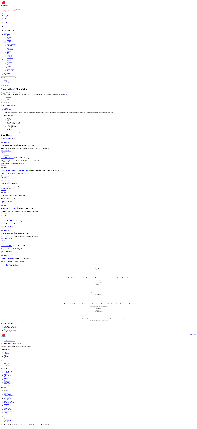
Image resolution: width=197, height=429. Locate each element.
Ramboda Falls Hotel (7, 233)
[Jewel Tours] (4, 5)
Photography (10, 49)
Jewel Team (6, 399)
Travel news (7, 73)
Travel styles (7, 42)
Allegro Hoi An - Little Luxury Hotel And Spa (15, 170)
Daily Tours (10, 58)
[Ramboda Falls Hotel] (6, 226)
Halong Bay (10, 70)
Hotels (5, 59)
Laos (8, 38)
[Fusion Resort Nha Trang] (7, 138)
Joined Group (10, 56)
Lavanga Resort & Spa (8, 221)
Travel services (7, 71)
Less (5, 387)
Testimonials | (7, 21)
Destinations (7, 34)
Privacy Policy (7, 394)
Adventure (9, 45)
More (67, 94)
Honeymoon (10, 53)
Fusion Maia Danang (7, 158)
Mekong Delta (10, 69)
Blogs (5, 405)
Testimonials (7, 408)
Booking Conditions (9, 395)
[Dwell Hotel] (4, 176)
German (6, 15)
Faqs (5, 406)
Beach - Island (10, 48)
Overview (6, 108)
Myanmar (9, 41)
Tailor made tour (8, 411)
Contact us (6, 22)
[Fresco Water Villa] (6, 239)
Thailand (9, 40)
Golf (8, 52)
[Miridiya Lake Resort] (7, 251)
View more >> (192, 334)
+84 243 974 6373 (16, 343)
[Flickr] (7, 419)
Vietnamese (6, 18)
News (5, 412)
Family (8, 47)
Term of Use (7, 397)
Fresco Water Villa (6, 246)
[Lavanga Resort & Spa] (7, 213)
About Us (6, 393)
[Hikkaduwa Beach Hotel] (7, 201)
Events (5, 74)
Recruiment (6, 404)
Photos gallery (7, 109)
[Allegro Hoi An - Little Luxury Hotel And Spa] (13, 163)
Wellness (9, 51)
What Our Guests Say (9, 265)
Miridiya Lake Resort (7, 258)
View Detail (3, 139)
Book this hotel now (6, 131)
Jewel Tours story (8, 398)
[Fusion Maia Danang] (6, 151)
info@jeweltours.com (9, 341)
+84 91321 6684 (7, 343)
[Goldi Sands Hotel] (6, 188)
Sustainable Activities (9, 402)
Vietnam (9, 35)
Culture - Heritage (11, 44)
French (5, 17)
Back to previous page (16, 131)
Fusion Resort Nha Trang (9, 145)
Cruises (5, 67)
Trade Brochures (8, 409)
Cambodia (9, 37)
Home (5, 33)
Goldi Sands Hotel (6, 195)
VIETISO (8, 427)
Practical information (9, 401)
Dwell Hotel (4, 183)
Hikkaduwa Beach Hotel (8, 208)
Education (9, 55)
